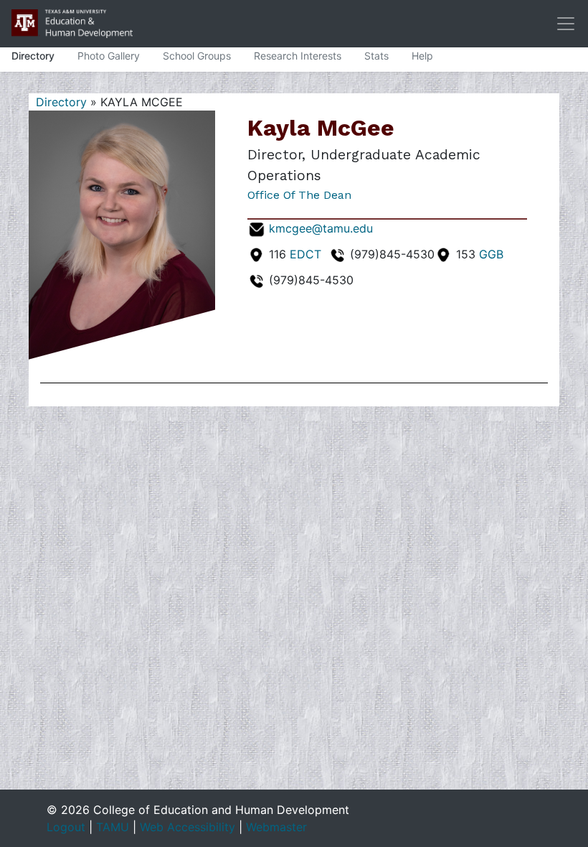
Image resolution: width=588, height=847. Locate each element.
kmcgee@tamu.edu (321, 228)
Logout (66, 827)
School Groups (197, 56)
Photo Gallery (108, 56)
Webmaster (276, 827)
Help (422, 56)
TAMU (112, 827)
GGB (491, 254)
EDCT (305, 254)
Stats (376, 56)
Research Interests (297, 56)
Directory (32, 56)
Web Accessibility (187, 827)
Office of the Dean (299, 195)
